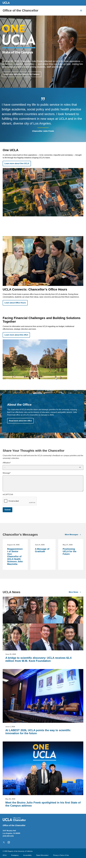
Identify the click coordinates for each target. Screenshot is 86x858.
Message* (7, 473)
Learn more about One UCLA (16, 163)
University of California (25, 851)
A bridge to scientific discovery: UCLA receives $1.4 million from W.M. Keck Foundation (38, 659)
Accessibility (27, 855)
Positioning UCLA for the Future (69, 551)
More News (73, 592)
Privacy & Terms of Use (61, 855)
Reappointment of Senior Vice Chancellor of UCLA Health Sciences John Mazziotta (15, 556)
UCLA (4, 855)
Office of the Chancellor (20, 10)
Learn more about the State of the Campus (22, 74)
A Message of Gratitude (42, 550)
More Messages (71, 535)
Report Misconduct (42, 855)
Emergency (15, 855)
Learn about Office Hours (15, 303)
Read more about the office (20, 421)
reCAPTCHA (8, 494)
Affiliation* (7, 463)
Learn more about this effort (16, 335)
